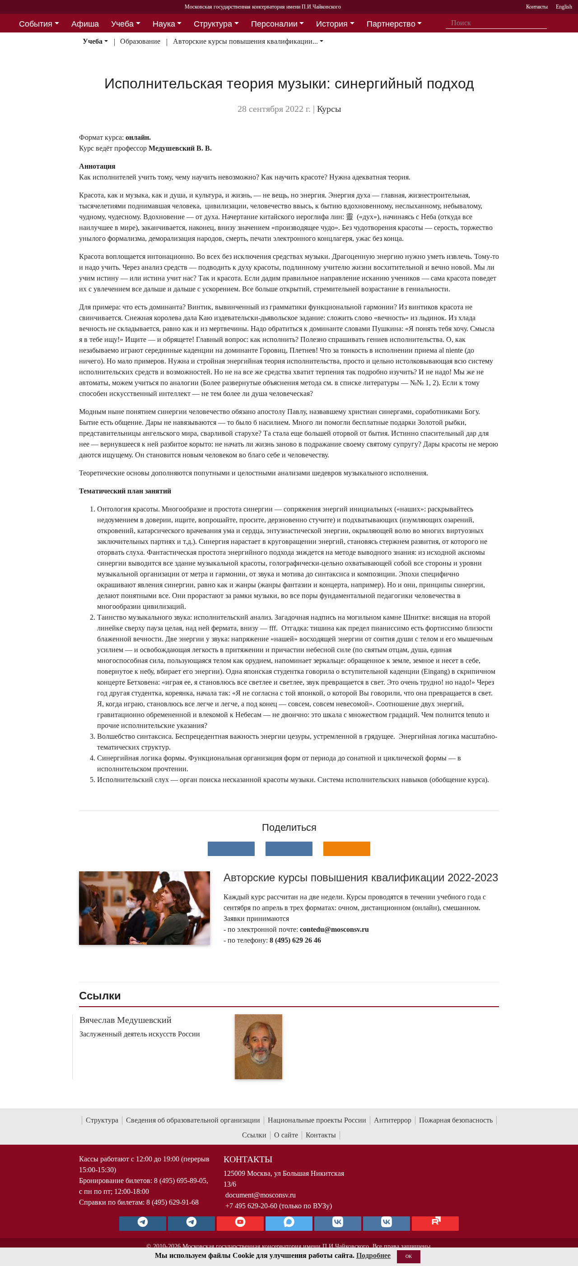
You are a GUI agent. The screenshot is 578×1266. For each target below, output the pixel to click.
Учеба (93, 41)
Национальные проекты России (317, 1120)
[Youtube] (240, 1223)
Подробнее (373, 1255)
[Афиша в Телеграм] (435, 1223)
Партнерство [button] (391, 23)
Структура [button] (213, 23)
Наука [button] (164, 23)
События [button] (35, 23)
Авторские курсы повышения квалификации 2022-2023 (361, 877)
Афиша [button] (85, 23)
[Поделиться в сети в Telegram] (289, 849)
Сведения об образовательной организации (193, 1120)
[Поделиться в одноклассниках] (346, 849)
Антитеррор (392, 1120)
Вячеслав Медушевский (125, 1020)
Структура (102, 1120)
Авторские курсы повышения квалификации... (245, 41)
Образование (140, 41)
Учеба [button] (122, 23)
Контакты (321, 1135)
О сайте (286, 1135)
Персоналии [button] (274, 23)
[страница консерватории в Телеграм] (142, 1223)
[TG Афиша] (191, 1223)
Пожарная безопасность (456, 1120)
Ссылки (254, 1135)
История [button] (332, 23)
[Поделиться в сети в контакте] (231, 849)
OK (409, 1256)
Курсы (329, 109)
